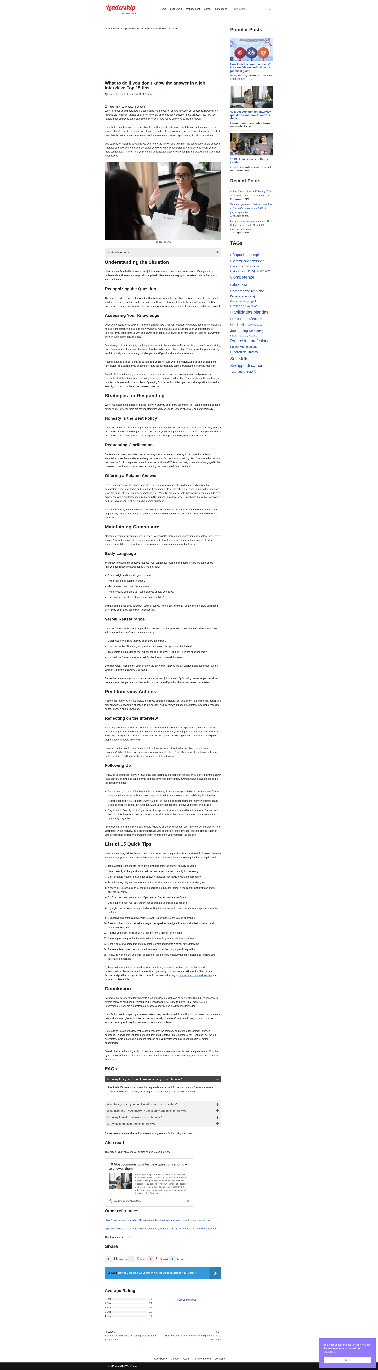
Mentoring (256, 330)
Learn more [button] (330, 1352)
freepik (167, 242)
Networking (234, 336)
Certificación (237, 266)
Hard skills (238, 325)
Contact (175, 1358)
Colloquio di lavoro (258, 270)
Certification (252, 266)
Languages (221, 9)
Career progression (247, 261)
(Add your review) (186, 1300)
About (186, 1358)
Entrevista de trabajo (243, 296)
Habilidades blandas (249, 312)
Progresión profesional (250, 341)
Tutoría (251, 371)
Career (207, 9)
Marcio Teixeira (116, 94)
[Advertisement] (163, 55)
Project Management (243, 346)
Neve (107, 1366)
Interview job (256, 325)
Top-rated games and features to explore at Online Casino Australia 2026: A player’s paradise (251, 208)
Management (193, 9)
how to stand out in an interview (195, 975)
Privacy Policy (159, 1358)
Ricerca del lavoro (244, 352)
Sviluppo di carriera (247, 365)
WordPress (131, 1366)
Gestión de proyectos (243, 306)
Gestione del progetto (244, 301)
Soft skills (239, 358)
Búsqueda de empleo (246, 255)
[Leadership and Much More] (121, 9)
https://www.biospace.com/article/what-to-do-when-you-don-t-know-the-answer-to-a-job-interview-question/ (160, 1228)
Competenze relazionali (242, 281)
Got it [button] (347, 1360)
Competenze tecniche (247, 291)
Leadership (176, 9)
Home (163, 9)
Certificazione (237, 271)
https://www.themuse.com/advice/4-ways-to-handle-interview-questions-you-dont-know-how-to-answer (158, 1220)
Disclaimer (220, 1358)
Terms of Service (202, 1358)
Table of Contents (118, 252)
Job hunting (239, 331)
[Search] (270, 9)
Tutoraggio (237, 371)
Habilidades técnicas (246, 319)
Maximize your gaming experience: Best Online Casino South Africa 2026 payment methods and (251, 225)
